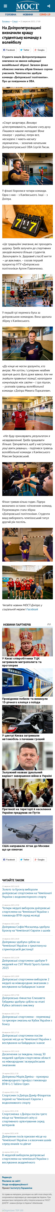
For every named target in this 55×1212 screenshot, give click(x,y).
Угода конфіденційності (15, 1184)
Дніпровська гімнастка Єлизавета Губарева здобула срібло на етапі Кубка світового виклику (23, 1001)
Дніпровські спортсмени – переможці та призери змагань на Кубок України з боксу (27, 1020)
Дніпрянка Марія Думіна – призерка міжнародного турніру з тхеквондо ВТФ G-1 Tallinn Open (25, 1080)
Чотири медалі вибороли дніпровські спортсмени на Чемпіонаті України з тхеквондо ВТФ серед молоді (26, 911)
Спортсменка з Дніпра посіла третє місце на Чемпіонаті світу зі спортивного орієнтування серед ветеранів (24, 1119)
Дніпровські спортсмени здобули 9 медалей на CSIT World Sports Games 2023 (25, 964)
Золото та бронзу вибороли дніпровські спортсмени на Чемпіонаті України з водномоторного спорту (27, 893)
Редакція (7, 1177)
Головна (10, 14)
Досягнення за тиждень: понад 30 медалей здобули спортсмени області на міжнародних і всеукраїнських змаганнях (26, 1059)
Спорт (15, 21)
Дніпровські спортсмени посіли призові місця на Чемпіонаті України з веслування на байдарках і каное (26, 1039)
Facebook (32, 609)
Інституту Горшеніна (21, 1187)
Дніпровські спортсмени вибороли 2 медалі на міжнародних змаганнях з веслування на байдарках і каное (25, 983)
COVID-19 (45, 14)
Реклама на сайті (11, 1180)
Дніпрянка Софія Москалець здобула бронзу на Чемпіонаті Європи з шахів (26, 928)
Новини (28, 14)
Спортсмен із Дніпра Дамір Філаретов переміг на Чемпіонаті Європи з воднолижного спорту (26, 1099)
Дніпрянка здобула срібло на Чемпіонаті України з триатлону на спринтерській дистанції (24, 945)
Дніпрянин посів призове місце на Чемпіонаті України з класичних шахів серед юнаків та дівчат (26, 1140)
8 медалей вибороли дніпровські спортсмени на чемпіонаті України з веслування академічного (25, 1158)
